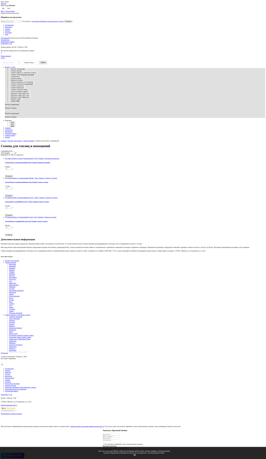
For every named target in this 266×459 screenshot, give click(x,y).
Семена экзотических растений (22, 84)
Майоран (12, 343)
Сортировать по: (7, 151)
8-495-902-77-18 (6, 43)
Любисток (12, 341)
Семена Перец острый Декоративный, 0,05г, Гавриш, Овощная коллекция (27, 162)
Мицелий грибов (17, 80)
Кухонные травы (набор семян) (20, 337)
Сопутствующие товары (19, 91)
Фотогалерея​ (9, 378)
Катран (11, 324)
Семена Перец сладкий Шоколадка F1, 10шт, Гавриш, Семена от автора (27, 201)
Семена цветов (16, 78)
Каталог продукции (18, 69)
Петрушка (12, 350)
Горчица (12, 322)
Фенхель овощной (15, 313)
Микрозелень (14, 285)
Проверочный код (109, 446)
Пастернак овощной (16, 290)
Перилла (12, 348)
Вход (2, 11)
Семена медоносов (17, 88)
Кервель (12, 326)
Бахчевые (12, 266)
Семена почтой (10, 385)
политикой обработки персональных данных (48, 21)
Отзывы (8, 382)
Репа (10, 302)
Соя (10, 305)
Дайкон (11, 272)
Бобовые (12, 268)
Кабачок (12, 274)
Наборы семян (16, 99)
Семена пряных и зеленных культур (23, 73)
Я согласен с (43, 21)
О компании (9, 25)
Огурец (11, 289)
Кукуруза (12, 279)
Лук (10, 281)
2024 (12, 122)
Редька (11, 300)
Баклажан (12, 264)
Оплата (7, 31)
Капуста (12, 275)
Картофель (13, 277)
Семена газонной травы (19, 89)
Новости (8, 372)
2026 (12, 126)
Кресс (11, 332)
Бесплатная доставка (12, 384)
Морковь (12, 287)
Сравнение (5, 40)
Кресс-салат (13, 333)
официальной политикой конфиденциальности (87, 426)
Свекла (11, 304)
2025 (12, 124)
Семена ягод (15, 76)
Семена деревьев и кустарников (22, 82)
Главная (3, 141)
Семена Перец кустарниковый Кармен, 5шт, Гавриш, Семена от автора (26, 182)
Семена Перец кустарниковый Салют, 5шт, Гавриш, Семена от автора (26, 221)
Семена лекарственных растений (22, 74)
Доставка (8, 32)
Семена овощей (16, 71)
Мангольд (12, 283)
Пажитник (13, 347)
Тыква (11, 311)
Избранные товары (7, 42)
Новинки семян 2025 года (20, 95)
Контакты (8, 27)
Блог (6, 34)
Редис (11, 298)
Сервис (7, 29)
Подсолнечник (14, 296)
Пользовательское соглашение (15, 389)
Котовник (12, 330)
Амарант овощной (15, 317)
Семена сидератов (17, 86)
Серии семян (15, 101)
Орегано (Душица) (15, 345)
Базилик (12, 320)
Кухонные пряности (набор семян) (21, 335)
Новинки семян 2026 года (20, 93)
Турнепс (12, 309)
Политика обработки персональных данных (20, 387)
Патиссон (12, 292)
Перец (11, 294)
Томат (11, 307)
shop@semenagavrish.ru (9, 405)
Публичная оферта (11, 391)
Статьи (7, 374)
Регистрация (10, 11)
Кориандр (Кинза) (15, 328)
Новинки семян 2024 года (20, 97)
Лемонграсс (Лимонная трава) (20, 339)
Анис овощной (14, 318)
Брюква (12, 270)
